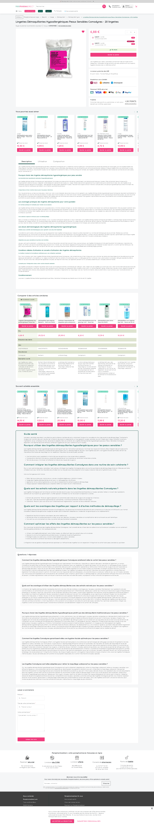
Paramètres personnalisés (88, 821)
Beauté (44, 17)
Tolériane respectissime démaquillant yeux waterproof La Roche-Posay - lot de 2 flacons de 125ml (66, 321)
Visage (52, 17)
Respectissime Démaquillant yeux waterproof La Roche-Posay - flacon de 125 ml (125, 411)
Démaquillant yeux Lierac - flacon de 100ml (106, 321)
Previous (135, 112)
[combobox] (70, 6)
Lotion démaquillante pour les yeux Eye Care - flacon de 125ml (87, 321)
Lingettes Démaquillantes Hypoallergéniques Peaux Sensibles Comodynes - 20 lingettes (27, 321)
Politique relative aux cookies (57, 816)
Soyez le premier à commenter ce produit (29, 26)
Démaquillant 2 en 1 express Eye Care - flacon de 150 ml (126, 321)
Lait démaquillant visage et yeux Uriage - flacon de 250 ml (125, 137)
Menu (20, 11)
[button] (83, 32)
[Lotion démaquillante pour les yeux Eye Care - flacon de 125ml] (87, 310)
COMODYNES (53, 26)
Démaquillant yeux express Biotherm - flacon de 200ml (46, 321)
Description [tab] (27, 161)
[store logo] (25, 6)
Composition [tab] (59, 161)
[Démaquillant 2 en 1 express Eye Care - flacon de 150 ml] (127, 310)
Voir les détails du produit (64, 25)
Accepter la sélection (62, 821)
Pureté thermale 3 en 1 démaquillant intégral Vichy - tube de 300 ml (85, 137)
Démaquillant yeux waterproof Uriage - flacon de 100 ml (25, 137)
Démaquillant (61, 17)
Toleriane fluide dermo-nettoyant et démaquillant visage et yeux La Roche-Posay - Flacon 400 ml (25, 411)
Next (137, 112)
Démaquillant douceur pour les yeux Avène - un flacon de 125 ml (44, 137)
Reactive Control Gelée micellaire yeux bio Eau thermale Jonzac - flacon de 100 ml (105, 137)
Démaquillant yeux (74, 17)
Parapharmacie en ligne (31, 17)
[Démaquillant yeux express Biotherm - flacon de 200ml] (47, 310)
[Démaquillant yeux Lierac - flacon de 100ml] (107, 310)
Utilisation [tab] (42, 161)
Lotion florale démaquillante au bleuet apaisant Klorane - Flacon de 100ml (64, 137)
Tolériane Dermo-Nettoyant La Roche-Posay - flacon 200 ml (44, 411)
